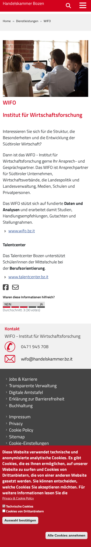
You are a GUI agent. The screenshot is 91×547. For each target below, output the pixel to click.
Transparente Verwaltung (33, 385)
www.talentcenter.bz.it (28, 277)
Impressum (20, 416)
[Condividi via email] (15, 288)
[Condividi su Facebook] (6, 288)
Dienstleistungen (27, 21)
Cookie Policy (21, 430)
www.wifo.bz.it (21, 231)
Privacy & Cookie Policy (18, 498)
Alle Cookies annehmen (66, 535)
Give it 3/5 (24, 306)
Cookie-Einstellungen (29, 443)
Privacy (16, 423)
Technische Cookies (19, 506)
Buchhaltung (21, 405)
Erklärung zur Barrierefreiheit (36, 399)
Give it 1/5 (6, 306)
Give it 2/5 (15, 306)
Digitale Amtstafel (26, 392)
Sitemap (17, 436)
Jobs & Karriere (23, 379)
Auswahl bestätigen (20, 520)
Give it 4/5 (32, 306)
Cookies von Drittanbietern (25, 511)
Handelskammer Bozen (23, 3)
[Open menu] (82, 5)
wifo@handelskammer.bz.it (47, 358)
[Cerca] (68, 6)
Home (7, 21)
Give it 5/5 (41, 306)
